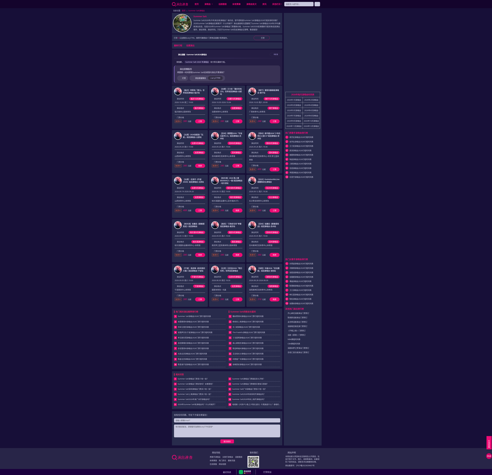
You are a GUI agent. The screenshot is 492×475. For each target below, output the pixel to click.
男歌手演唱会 (215, 457)
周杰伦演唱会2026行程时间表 (301, 137)
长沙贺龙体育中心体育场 (259, 201)
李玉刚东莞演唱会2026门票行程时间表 (193, 337)
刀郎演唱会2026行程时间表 (300, 163)
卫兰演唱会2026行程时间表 (300, 290)
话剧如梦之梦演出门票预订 (298, 348)
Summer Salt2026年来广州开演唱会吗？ (193, 399)
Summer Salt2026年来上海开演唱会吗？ (247, 399)
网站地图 (222, 464)
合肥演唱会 (236, 108)
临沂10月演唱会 (197, 98)
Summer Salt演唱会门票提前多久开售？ (247, 379)
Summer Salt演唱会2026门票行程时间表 (194, 316)
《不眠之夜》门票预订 (297, 330)
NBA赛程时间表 (294, 339)
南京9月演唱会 (235, 232)
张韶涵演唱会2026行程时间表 (301, 272)
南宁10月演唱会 (271, 98)
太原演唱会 (199, 152)
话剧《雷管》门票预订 (297, 335)
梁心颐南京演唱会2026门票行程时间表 (248, 343)
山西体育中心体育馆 (183, 201)
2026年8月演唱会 (311, 115)
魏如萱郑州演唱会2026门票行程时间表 (248, 316)
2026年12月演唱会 (311, 126)
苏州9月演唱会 (235, 143)
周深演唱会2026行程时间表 (300, 150)
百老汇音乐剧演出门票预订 (298, 352)
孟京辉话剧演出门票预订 (297, 322)
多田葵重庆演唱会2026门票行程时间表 (193, 343)
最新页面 (231, 460)
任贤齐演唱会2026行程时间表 (301, 177)
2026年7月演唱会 (294, 115)
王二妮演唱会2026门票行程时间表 (246, 327)
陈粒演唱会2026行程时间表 (300, 299)
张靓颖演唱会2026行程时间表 (301, 277)
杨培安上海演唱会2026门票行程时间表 (248, 321)
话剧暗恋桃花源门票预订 (297, 326)
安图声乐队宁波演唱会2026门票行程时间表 (195, 332)
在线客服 (213, 464)
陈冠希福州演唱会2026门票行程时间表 (248, 348)
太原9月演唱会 (198, 143)
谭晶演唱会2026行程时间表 (300, 281)
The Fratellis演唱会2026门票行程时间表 (249, 332)
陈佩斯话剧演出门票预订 (297, 317)
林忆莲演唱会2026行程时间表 (301, 294)
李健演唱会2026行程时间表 (300, 172)
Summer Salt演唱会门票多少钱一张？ (192, 379)
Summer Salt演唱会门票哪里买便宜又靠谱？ (248, 384)
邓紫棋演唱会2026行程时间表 (301, 268)
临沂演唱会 (199, 108)
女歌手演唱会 (227, 457)
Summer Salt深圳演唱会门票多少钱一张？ (193, 389)
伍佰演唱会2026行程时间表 (300, 168)
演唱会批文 (251, 4)
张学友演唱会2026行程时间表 (301, 141)
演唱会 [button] (207, 4)
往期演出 (190, 45)
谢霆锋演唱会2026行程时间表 (301, 155)
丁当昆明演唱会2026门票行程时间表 (247, 337)
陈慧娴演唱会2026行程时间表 (301, 286)
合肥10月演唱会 (234, 98)
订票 (200, 121)
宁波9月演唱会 (198, 277)
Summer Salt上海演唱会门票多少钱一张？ (193, 394)
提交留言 (227, 441)
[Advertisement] (302, 53)
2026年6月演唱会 (311, 110)
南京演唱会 (236, 241)
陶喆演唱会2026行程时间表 (300, 159)
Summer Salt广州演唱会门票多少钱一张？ (248, 389)
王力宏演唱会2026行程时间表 (301, 146)
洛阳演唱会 (273, 286)
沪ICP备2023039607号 (305, 465)
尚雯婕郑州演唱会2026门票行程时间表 (193, 321)
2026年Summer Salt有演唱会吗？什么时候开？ (195, 404)
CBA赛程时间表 (294, 343)
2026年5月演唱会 (294, 110)
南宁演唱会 (273, 108)
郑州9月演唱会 (272, 143)
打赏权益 (267, 472)
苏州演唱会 (236, 152)
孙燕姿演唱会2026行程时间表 (301, 263)
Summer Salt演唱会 (196, 10)
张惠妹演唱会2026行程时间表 (301, 303)
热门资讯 (222, 460)
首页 (197, 4)
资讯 (264, 4)
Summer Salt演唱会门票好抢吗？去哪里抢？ (194, 384)
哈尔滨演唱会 (235, 197)
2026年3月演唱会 (294, 105)
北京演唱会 (236, 286)
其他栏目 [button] (276, 4)
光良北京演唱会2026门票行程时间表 (192, 353)
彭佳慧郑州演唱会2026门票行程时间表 (193, 348)
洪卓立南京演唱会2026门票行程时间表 (193, 327)
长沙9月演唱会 (272, 188)
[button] (246, 472)
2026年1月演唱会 (294, 100)
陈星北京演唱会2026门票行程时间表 (192, 359)
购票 (200, 165)
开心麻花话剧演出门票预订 (298, 313)
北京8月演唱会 (235, 277)
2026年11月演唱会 (294, 126)
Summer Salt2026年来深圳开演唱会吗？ (247, 394)
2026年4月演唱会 (311, 105)
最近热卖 (227, 472)
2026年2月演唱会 (311, 100)
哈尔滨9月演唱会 (234, 188)
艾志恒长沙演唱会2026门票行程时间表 (248, 353)
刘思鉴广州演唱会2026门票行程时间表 (248, 359)
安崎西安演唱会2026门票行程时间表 (247, 364)
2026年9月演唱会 (294, 121)
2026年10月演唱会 (311, 121)
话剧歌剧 (222, 4)
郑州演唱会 (273, 152)
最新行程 (178, 45)
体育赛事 (236, 4)
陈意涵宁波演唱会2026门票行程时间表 (193, 364)
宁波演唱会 (199, 286)
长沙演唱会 (273, 197)
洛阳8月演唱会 (272, 277)
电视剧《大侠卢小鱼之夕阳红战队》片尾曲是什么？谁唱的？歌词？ (254, 404)
